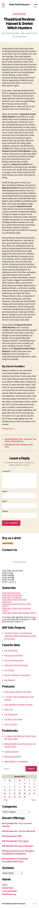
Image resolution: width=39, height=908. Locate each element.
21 (10, 793)
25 (29, 793)
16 (19, 790)
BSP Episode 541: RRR (12, 836)
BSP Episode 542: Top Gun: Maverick (18, 831)
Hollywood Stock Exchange (16, 665)
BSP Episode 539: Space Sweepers (18, 846)
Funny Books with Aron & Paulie (17, 692)
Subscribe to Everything (12, 595)
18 (29, 790)
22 (15, 793)
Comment (6, 471)
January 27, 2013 (30, 33)
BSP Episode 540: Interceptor (15, 841)
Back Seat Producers (19, 4)
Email (4, 501)
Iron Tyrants (9, 670)
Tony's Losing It (10, 724)
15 (14, 790)
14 (10, 790)
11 (29, 787)
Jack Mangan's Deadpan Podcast (18, 704)
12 (34, 787)
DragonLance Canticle (13, 655)
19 (34, 790)
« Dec (5, 800)
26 (34, 793)
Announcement (19, 14)
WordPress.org (9, 894)
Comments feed (9, 891)
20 (5, 793)
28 (10, 797)
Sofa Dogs (8, 709)
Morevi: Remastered (12, 756)
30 (20, 797)
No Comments (21, 37)
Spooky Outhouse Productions (17, 675)
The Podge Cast (11, 714)
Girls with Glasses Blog (13, 660)
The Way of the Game (13, 719)
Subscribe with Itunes (11, 593)
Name (5, 491)
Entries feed (7, 888)
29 (15, 797)
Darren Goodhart (13, 33)
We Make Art (9, 680)
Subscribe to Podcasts (11, 597)
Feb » (33, 800)
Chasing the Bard (11, 751)
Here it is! (12, 582)
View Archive (8, 429)
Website (5, 511)
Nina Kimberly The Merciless (16, 761)
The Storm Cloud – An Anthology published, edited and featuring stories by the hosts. (20, 636)
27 (5, 797)
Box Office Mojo (11, 650)
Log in (4, 885)
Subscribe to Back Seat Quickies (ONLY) (19, 613)
